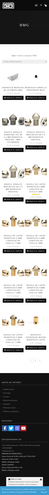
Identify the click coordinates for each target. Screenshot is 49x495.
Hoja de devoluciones (10, 400)
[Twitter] (11, 428)
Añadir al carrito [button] (14, 98)
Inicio (14, 56)
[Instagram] (17, 428)
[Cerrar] (41, 480)
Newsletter (6, 404)
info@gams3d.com (8, 451)
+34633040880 (7, 448)
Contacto (6, 397)
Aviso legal (6, 393)
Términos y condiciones (11, 411)
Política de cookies (9, 408)
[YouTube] (23, 428)
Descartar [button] (44, 492)
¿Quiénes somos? (8, 389)
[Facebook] (5, 428)
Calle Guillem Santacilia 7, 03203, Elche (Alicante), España (21, 445)
